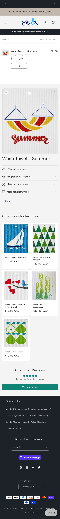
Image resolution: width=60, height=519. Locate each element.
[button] (6, 22)
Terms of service (13, 428)
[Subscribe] (46, 447)
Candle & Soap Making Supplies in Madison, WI (28, 408)
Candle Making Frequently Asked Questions (26, 421)
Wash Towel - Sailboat (15, 257)
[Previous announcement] (5, 4)
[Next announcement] (54, 4)
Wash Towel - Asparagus (39, 305)
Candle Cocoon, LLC (20, 508)
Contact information (33, 513)
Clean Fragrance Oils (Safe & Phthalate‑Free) (27, 415)
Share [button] (7, 201)
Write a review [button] (29, 387)
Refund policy (36, 508)
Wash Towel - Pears (14, 352)
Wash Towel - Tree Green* (41, 258)
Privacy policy (50, 508)
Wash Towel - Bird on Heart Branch (15, 305)
